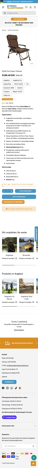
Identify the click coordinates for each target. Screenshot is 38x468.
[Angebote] (9, 244)
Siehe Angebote (19, 330)
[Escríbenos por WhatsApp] (33, 457)
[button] (35, 7)
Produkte (6, 91)
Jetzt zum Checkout (19, 197)
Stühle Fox (7, 95)
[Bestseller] (26, 244)
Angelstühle (7, 84)
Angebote (7, 80)
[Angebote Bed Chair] (26, 286)
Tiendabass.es (9, 382)
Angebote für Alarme (9, 297)
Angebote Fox (17, 80)
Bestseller (26, 255)
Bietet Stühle (19, 84)
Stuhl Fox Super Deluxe (13, 30)
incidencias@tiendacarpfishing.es (17, 365)
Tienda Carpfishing (10, 463)
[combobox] (19, 13)
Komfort (20, 88)
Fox (27, 84)
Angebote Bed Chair (26, 297)
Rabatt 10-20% (17, 91)
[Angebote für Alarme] (9, 286)
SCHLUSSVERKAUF (19, 19)
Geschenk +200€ (9, 88)
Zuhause (4, 30)
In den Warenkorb (25, 191)
